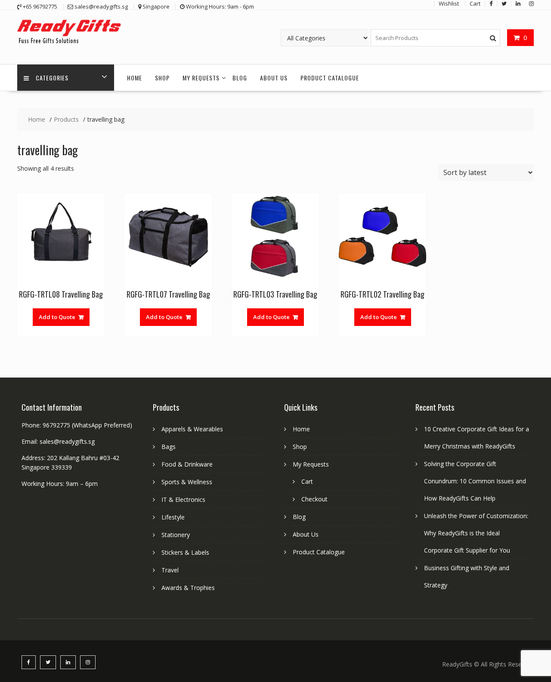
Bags (168, 446)
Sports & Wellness (186, 482)
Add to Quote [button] (57, 317)
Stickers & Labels (185, 552)
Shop (162, 77)
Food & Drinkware (187, 464)
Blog (239, 77)
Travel (170, 570)
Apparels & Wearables (192, 429)
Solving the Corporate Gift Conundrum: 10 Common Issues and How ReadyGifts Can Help (475, 481)
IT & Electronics (183, 499)
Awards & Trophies (188, 588)
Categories (52, 77)
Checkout (314, 499)
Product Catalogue (329, 77)
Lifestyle (173, 517)
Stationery (175, 535)
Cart (307, 481)
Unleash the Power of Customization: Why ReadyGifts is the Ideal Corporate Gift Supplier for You (476, 533)
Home (134, 77)
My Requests (201, 77)
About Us (274, 77)
